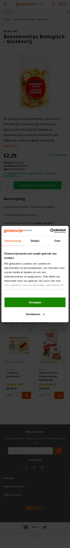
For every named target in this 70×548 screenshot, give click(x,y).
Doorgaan (35, 302)
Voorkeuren (33, 314)
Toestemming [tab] (12, 240)
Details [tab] (35, 240)
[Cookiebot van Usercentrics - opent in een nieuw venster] (50, 231)
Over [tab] (57, 240)
